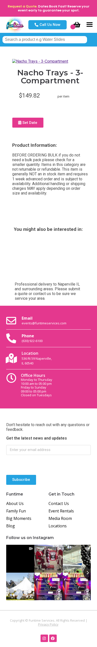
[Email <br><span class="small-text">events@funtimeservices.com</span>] (11, 321)
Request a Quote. (22, 6)
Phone (32, 338)
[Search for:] (44, 39)
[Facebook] (53, 638)
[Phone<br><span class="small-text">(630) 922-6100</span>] (11, 338)
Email (44, 320)
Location (37, 357)
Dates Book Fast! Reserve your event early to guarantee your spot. (54, 8)
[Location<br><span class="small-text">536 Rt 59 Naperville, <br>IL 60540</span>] (11, 358)
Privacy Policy (48, 624)
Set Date (29, 122)
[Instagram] (44, 638)
